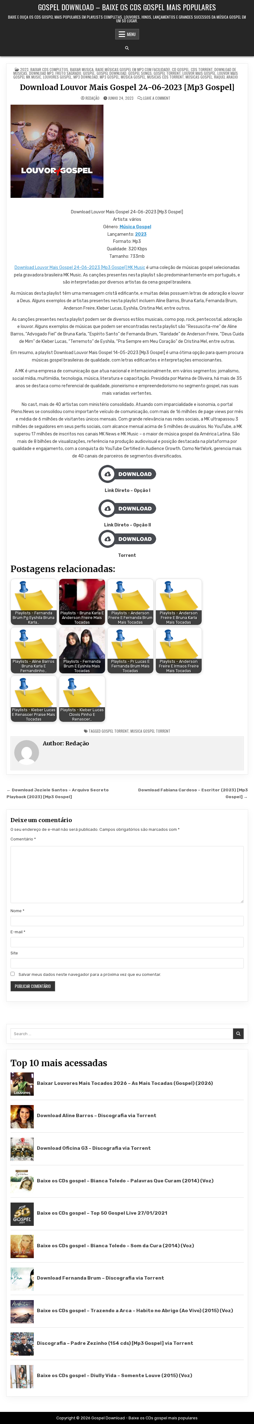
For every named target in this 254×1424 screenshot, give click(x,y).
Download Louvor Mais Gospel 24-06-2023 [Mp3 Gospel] (127, 87)
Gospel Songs (140, 73)
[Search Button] (127, 48)
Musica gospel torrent (150, 731)
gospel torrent (115, 731)
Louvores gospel (57, 77)
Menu (131, 34)
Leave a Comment (156, 98)
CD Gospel (180, 69)
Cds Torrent (201, 69)
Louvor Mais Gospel (199, 73)
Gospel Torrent (167, 73)
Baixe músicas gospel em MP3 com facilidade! (132, 69)
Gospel (89, 73)
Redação (92, 98)
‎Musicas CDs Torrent (165, 77)
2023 (24, 69)
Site (14, 953)
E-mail (18, 932)
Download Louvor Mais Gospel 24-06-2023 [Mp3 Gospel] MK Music (80, 267)
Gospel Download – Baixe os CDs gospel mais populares (127, 6)
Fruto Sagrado (68, 73)
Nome (17, 910)
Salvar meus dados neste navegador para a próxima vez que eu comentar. (90, 974)
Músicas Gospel (199, 77)
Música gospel (133, 77)
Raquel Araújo (226, 77)
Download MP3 (41, 73)
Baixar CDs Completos (49, 69)
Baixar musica (82, 69)
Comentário (23, 839)
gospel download (111, 73)
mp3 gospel (109, 77)
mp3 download (85, 77)
